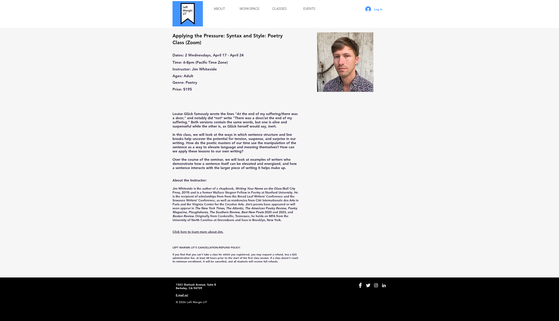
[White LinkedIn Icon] (383, 285)
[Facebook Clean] (360, 285)
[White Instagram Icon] (376, 285)
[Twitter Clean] (368, 285)
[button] (219, 9)
